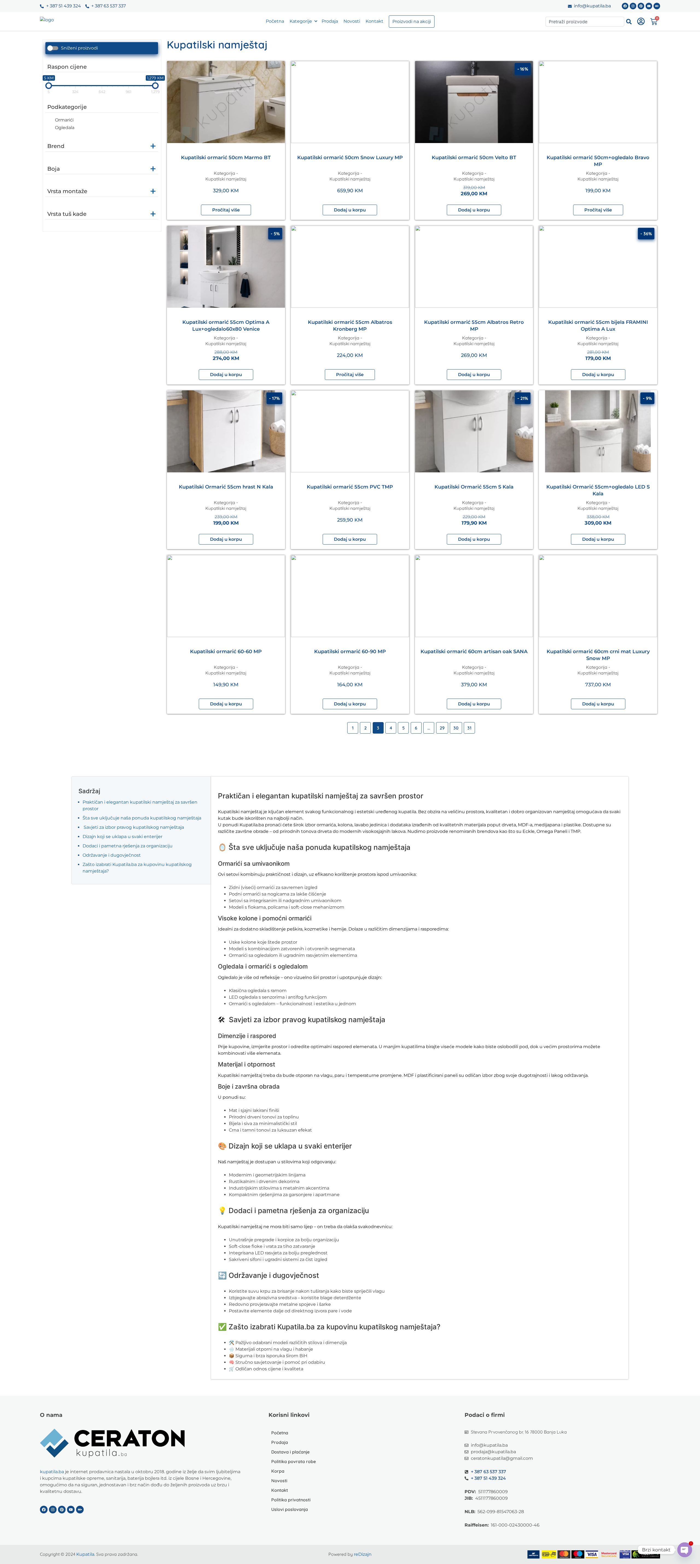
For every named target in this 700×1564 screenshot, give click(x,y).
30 (456, 728)
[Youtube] (649, 6)
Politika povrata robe (293, 1461)
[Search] (629, 21)
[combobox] (585, 21)
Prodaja (330, 21)
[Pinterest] (641, 6)
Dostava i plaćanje (290, 1452)
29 (442, 728)
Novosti (351, 21)
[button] (350, 210)
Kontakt (374, 21)
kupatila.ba (52, 1471)
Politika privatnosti (291, 1499)
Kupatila (85, 1554)
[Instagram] (633, 6)
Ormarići (64, 120)
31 (469, 728)
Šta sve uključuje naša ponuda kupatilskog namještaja (142, 818)
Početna (275, 21)
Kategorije (301, 21)
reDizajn (363, 1554)
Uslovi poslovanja (289, 1509)
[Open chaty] (684, 1549)
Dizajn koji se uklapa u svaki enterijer (122, 836)
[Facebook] (625, 6)
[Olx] (657, 6)
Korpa (277, 1471)
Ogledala (64, 127)
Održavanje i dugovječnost (112, 855)
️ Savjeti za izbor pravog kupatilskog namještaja (133, 827)
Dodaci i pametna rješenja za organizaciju (128, 845)
